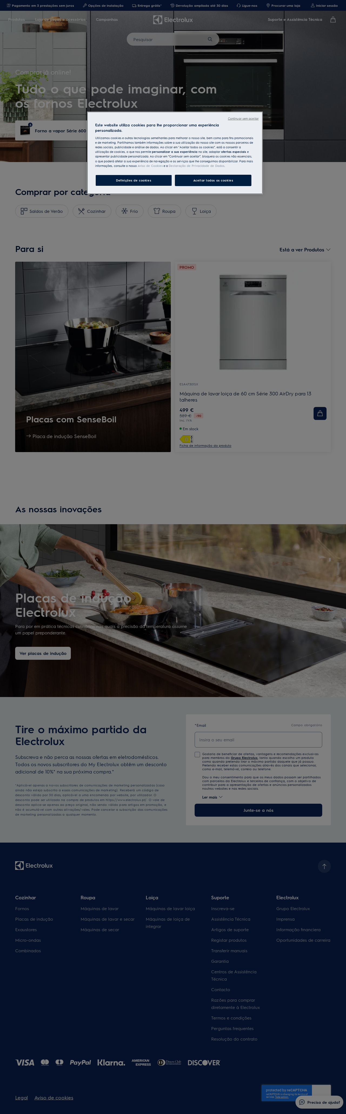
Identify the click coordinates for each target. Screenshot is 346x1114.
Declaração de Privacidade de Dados (196, 165)
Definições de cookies (133, 180)
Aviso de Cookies (150, 165)
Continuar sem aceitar (243, 118)
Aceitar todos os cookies (213, 180)
